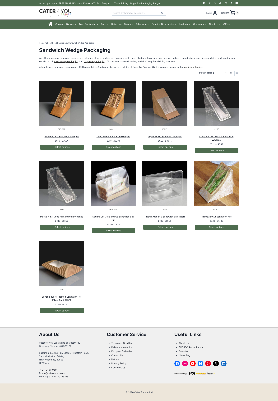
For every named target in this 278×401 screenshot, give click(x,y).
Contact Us (117, 355)
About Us (184, 343)
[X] (209, 3)
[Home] (50, 24)
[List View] (236, 73)
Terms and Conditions (122, 343)
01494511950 (49, 369)
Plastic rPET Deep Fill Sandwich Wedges (61, 216)
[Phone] (231, 3)
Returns (115, 359)
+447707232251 (61, 376)
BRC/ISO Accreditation (191, 347)
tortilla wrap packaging (66, 61)
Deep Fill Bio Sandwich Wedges (113, 136)
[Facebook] (204, 3)
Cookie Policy (118, 367)
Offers (226, 24)
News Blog (184, 355)
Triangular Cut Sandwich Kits (216, 216)
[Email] (236, 3)
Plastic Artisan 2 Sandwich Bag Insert (165, 216)
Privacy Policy (118, 363)
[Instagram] (215, 3)
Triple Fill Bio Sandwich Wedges (165, 136)
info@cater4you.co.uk (53, 373)
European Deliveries (121, 351)
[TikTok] (220, 3)
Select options (62, 147)
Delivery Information (121, 347)
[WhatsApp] (226, 3)
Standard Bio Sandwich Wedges (62, 136)
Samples (183, 351)
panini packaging (193, 67)
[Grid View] (231, 73)
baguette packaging (94, 61)
